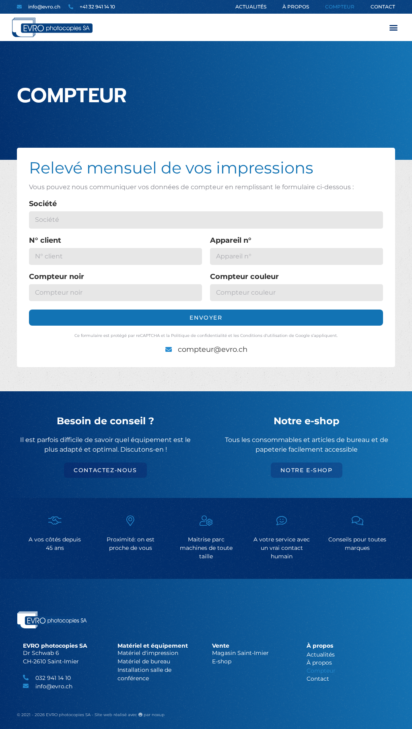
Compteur (339, 7)
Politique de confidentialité (199, 335)
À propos (295, 7)
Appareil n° (230, 241)
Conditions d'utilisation (264, 335)
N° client (45, 241)
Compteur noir (56, 277)
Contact (383, 7)
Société (43, 204)
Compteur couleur (244, 277)
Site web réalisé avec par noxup (130, 714)
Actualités (250, 7)
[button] (393, 27)
